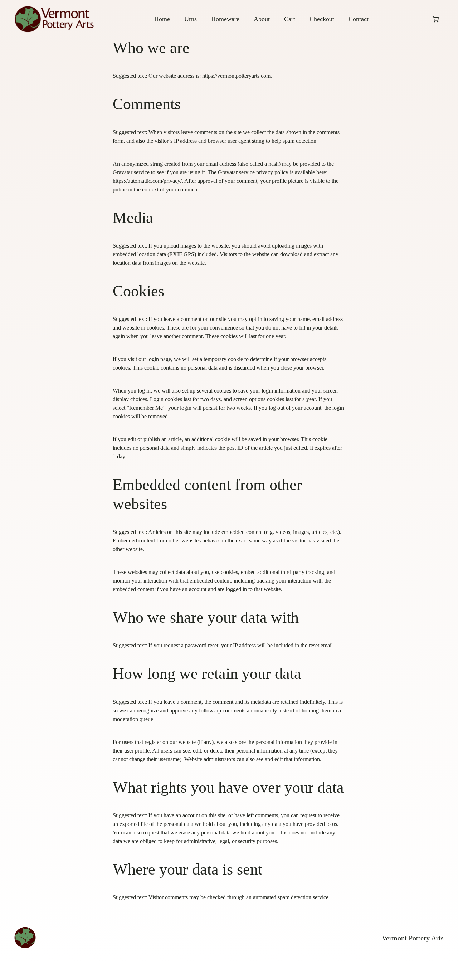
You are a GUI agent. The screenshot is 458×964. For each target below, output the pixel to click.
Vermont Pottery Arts (413, 938)
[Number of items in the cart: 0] (436, 19)
